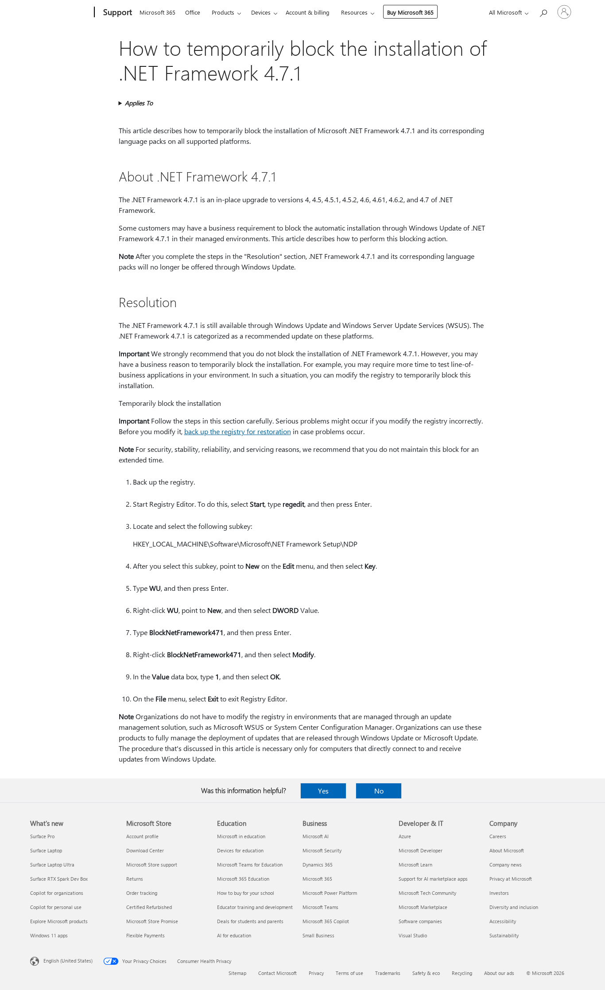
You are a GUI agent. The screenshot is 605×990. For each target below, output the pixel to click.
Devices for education (240, 850)
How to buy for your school (245, 893)
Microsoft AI (315, 836)
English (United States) (68, 960)
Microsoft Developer (420, 850)
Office (192, 12)
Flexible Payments (145, 935)
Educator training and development (255, 907)
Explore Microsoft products (59, 921)
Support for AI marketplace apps (433, 878)
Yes (323, 790)
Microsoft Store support (151, 864)
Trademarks (387, 973)
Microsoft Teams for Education (250, 864)
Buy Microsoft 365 (410, 12)
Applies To (139, 103)
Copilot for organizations (56, 893)
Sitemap (237, 973)
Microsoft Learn (415, 864)
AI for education (234, 935)
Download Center (145, 850)
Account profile (142, 836)
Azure (405, 836)
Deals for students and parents (250, 921)
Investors (499, 893)
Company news (505, 864)
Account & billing (308, 12)
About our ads (499, 973)
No (379, 790)
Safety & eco (426, 973)
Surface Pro (42, 836)
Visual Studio (413, 935)
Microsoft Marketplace (423, 907)
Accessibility (502, 921)
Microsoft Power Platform (329, 893)
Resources (354, 12)
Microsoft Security (321, 850)
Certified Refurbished (149, 907)
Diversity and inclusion (513, 907)
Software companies (420, 921)
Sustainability (504, 935)
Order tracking (141, 893)
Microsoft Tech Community (427, 893)
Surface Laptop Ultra (52, 864)
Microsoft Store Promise (152, 921)
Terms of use (349, 973)
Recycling (462, 973)
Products (223, 12)
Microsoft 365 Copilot (325, 921)
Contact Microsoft (277, 973)
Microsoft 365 (157, 12)
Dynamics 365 (317, 864)
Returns (134, 878)
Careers (497, 836)
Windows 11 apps (49, 935)
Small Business (318, 935)
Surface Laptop (46, 850)
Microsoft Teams (320, 907)
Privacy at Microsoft (510, 878)
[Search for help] (543, 11)
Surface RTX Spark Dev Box (59, 878)
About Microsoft (506, 850)
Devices (261, 12)
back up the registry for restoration (237, 431)
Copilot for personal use (55, 907)
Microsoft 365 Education (243, 878)
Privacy (316, 973)
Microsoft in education (241, 836)
